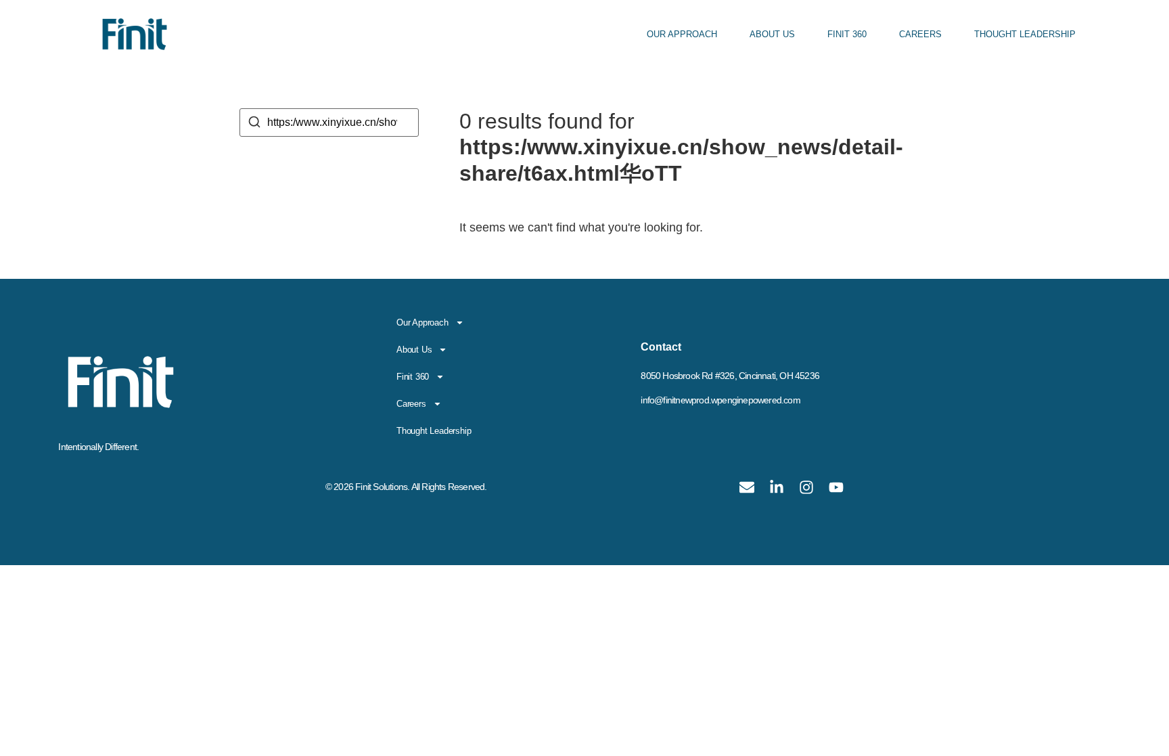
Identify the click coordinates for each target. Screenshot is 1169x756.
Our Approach (682, 34)
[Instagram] (806, 487)
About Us (772, 34)
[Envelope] (746, 487)
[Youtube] (836, 487)
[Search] (254, 124)
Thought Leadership (1025, 34)
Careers (920, 34)
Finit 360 (847, 34)
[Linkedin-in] (776, 487)
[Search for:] (329, 122)
